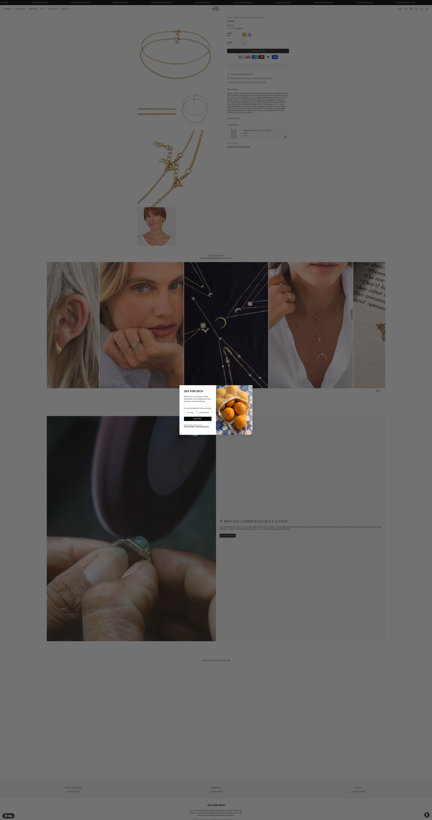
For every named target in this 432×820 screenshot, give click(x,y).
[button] (427, 815)
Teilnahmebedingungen (189, 426)
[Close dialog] (250, 387)
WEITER (198, 419)
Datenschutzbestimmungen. (202, 426)
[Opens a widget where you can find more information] (8, 816)
